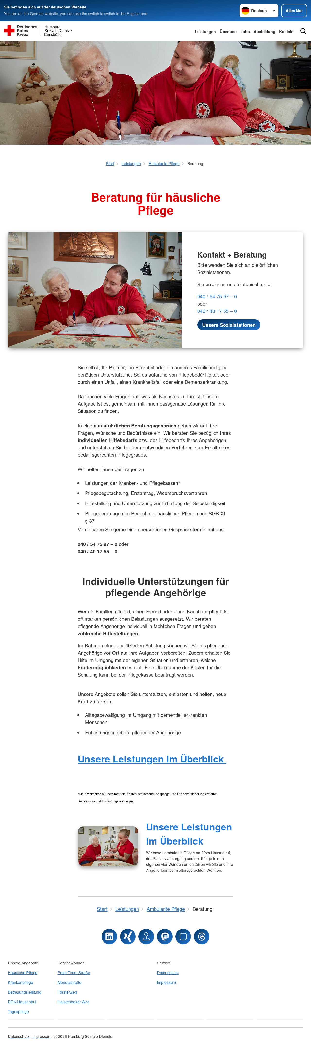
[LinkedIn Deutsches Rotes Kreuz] (109, 936)
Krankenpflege (20, 982)
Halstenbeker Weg (74, 1002)
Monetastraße (69, 982)
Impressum (166, 982)
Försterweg (67, 992)
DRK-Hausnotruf (22, 1002)
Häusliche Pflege (22, 972)
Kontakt (286, 31)
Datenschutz (168, 972)
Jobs (245, 31)
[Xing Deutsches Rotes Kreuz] (128, 936)
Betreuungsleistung (24, 992)
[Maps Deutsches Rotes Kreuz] (146, 936)
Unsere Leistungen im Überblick (152, 758)
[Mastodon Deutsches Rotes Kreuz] (165, 936)
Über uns (228, 31)
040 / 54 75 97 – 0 (217, 296)
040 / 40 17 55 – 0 (217, 310)
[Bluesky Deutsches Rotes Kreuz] (183, 936)
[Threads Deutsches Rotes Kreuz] (201, 936)
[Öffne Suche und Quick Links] (303, 31)
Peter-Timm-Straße (74, 972)
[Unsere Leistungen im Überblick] (108, 846)
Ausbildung (264, 31)
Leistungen (205, 31)
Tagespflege (18, 1011)
